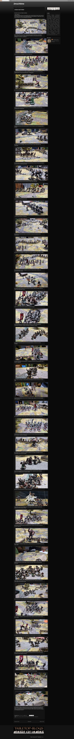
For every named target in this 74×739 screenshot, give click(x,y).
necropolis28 (54, 22)
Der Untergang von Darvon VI (53, 18)
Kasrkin (48, 30)
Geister (58, 22)
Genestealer (52, 23)
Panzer (55, 31)
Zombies (48, 23)
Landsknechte (55, 28)
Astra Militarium (57, 21)
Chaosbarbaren (52, 32)
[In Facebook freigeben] (32, 715)
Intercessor (48, 31)
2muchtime (19, 4)
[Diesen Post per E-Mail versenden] (29, 715)
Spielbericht (36, 716)
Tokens (56, 34)
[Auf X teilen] (31, 715)
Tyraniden (52, 24)
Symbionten (52, 25)
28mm (18, 716)
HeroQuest (57, 15)
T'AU (55, 25)
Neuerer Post (16, 721)
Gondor (22, 716)
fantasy (20, 716)
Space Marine (49, 29)
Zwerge (48, 28)
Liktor (54, 34)
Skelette (48, 22)
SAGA (55, 30)
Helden (56, 20)
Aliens (59, 20)
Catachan (56, 23)
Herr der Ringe (26, 716)
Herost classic (52, 34)
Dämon (56, 26)
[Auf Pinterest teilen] (33, 715)
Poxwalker (58, 31)
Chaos (48, 20)
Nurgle (58, 26)
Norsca (58, 28)
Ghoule (49, 34)
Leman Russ (57, 32)
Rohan (33, 716)
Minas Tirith (30, 716)
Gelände (56, 17)
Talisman (54, 29)
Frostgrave (58, 29)
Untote (54, 19)
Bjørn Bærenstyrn (57, 24)
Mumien (52, 30)
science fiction (51, 17)
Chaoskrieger (52, 26)
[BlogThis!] (30, 715)
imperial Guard (51, 21)
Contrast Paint (52, 20)
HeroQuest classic (50, 16)
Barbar (51, 28)
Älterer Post (42, 721)
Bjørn (48, 25)
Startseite (29, 721)
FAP (51, 19)
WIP (51, 22)
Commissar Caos (56, 39)
